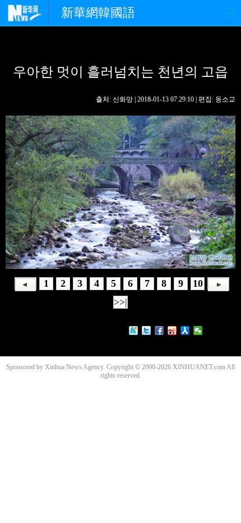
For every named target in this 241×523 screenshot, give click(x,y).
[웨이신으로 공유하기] (198, 330)
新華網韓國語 (98, 13)
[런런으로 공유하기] (185, 330)
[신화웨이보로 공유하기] (133, 330)
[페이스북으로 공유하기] (159, 330)
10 (198, 283)
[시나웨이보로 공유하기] (172, 330)
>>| (120, 302)
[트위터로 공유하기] (146, 330)
